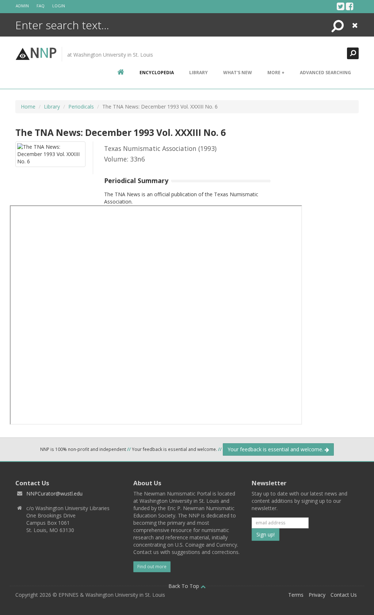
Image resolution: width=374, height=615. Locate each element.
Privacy (317, 594)
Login (58, 5)
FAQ (41, 5)
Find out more (152, 566)
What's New (237, 72)
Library (198, 72)
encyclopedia (157, 72)
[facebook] (350, 6)
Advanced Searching (325, 72)
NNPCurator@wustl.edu (54, 493)
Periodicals (81, 106)
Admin (22, 5)
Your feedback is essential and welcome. (276, 449)
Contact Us (344, 594)
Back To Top (184, 585)
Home (28, 106)
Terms (296, 594)
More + (276, 72)
